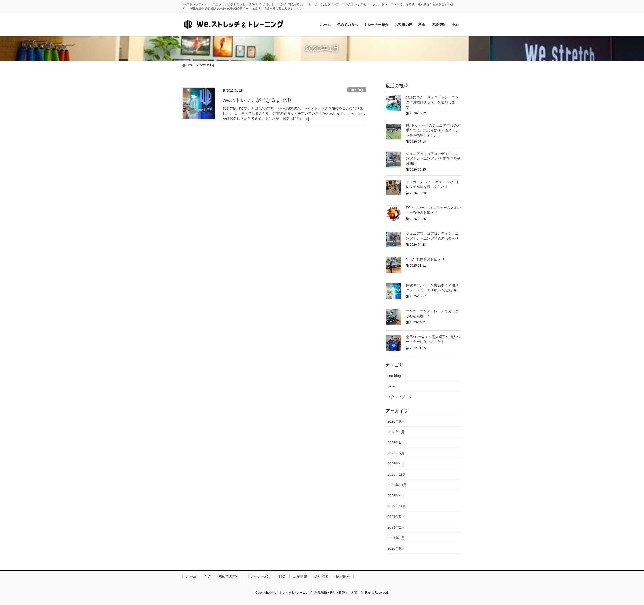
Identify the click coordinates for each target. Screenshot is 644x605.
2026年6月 (396, 443)
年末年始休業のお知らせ (425, 259)
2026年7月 (396, 432)
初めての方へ (228, 576)
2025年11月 (396, 474)
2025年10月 (397, 485)
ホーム (191, 576)
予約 (207, 576)
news (391, 386)
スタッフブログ (399, 397)
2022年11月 (396, 506)
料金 (282, 576)
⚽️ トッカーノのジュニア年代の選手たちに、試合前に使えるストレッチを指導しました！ (433, 130)
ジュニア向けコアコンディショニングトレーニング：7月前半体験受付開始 (433, 158)
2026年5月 (396, 453)
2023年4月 (396, 496)
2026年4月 (396, 464)
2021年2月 (396, 527)
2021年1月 (396, 538)
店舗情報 (300, 576)
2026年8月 (396, 421)
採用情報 (343, 576)
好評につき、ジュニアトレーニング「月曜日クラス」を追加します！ (432, 102)
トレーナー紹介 (259, 576)
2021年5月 (396, 517)
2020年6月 (396, 548)
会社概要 (321, 576)
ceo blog (356, 90)
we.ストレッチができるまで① (257, 100)
